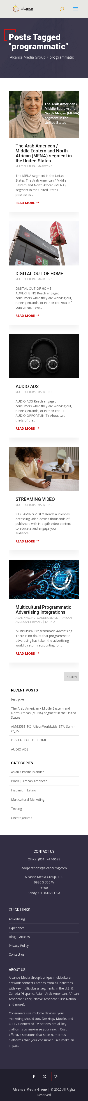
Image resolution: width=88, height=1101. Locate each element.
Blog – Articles (19, 937)
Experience (17, 928)
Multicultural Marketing (34, 166)
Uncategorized (21, 818)
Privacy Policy (19, 945)
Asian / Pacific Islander (32, 618)
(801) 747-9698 (49, 859)
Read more (25, 202)
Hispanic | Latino (42, 622)
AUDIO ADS (27, 386)
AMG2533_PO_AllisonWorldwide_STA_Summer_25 (43, 728)
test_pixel (18, 699)
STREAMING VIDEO (35, 499)
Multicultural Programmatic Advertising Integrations (43, 609)
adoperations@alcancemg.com (44, 868)
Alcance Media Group (30, 1089)
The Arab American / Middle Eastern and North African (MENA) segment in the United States (44, 153)
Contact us (17, 954)
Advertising (17, 919)
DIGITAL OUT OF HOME (39, 273)
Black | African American (29, 781)
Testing (16, 808)
